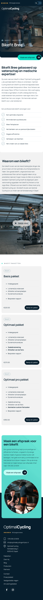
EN (40, 3)
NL (36, 3)
